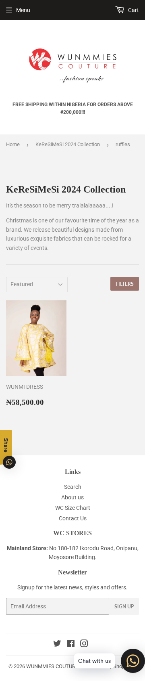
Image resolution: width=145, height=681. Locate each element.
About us (72, 497)
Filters (125, 284)
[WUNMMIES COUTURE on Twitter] (57, 644)
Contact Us (73, 518)
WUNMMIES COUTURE (52, 666)
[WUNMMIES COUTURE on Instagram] (84, 644)
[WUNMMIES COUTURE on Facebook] (70, 644)
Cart (133, 10)
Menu (23, 10)
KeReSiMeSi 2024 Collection (67, 144)
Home (13, 144)
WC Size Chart (72, 508)
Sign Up (124, 606)
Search (72, 487)
